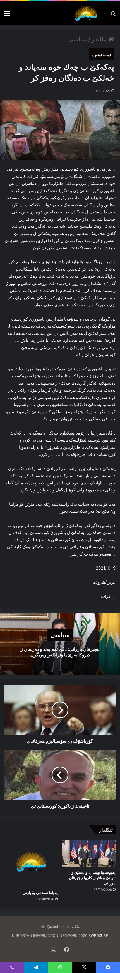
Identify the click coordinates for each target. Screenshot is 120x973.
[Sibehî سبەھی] (87, 13)
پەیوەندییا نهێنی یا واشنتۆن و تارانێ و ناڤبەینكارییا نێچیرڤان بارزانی (92, 877)
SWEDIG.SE (98, 935)
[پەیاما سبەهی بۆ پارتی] (31, 863)
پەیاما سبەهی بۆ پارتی (40, 892)
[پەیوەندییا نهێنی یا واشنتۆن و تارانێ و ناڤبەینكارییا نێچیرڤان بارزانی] (89, 853)
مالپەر (100, 39)
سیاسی (77, 39)
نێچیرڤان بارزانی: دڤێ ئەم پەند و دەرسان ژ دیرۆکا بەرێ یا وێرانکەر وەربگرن (60, 652)
